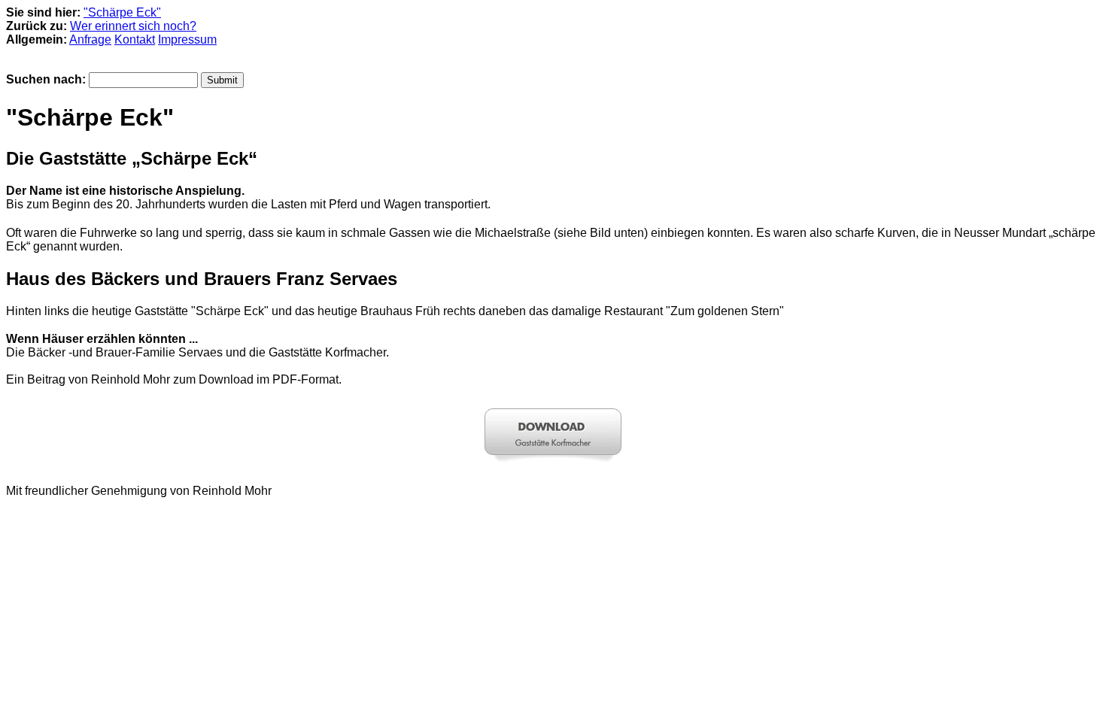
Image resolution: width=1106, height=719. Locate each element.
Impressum (187, 39)
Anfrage (90, 39)
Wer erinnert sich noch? (133, 26)
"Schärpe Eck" (122, 12)
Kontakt (134, 39)
